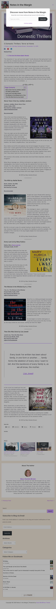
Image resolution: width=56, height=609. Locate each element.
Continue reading (28, 23)
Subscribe (43, 19)
